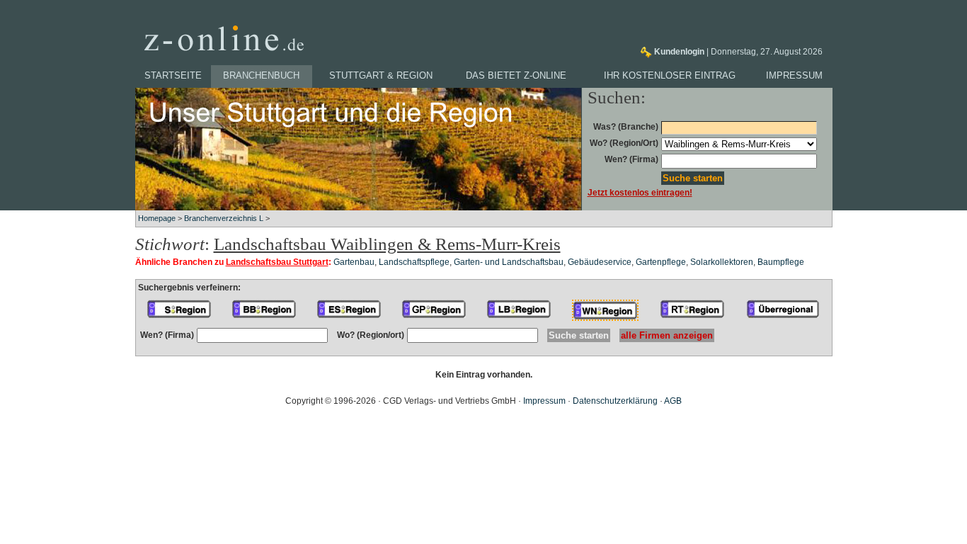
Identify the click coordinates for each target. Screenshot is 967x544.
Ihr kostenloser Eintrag (670, 75)
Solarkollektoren (721, 262)
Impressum (794, 75)
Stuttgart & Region (381, 75)
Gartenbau (353, 262)
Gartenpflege (661, 262)
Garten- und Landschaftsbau (508, 262)
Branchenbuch (261, 75)
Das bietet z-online (516, 75)
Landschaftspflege (414, 262)
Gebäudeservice (599, 262)
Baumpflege (780, 262)
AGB (673, 401)
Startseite (173, 75)
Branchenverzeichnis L (223, 218)
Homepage (157, 218)
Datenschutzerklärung (615, 401)
